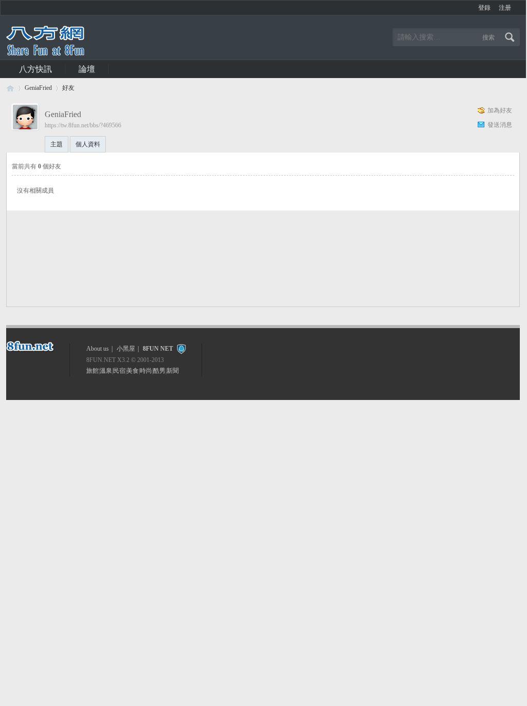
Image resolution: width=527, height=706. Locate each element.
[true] (511, 37)
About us (97, 348)
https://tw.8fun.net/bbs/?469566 (83, 125)
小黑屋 (126, 348)
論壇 (87, 69)
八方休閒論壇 (10, 88)
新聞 (172, 370)
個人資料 (88, 144)
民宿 (119, 370)
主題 (56, 144)
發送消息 (499, 124)
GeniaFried (38, 87)
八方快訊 (35, 69)
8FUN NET (158, 348)
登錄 (484, 7)
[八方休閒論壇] (45, 53)
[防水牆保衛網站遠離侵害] (181, 348)
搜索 (488, 37)
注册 (505, 7)
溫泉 (106, 370)
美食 (132, 370)
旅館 (92, 370)
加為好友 (499, 110)
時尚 (146, 370)
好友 (68, 87)
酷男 (159, 370)
